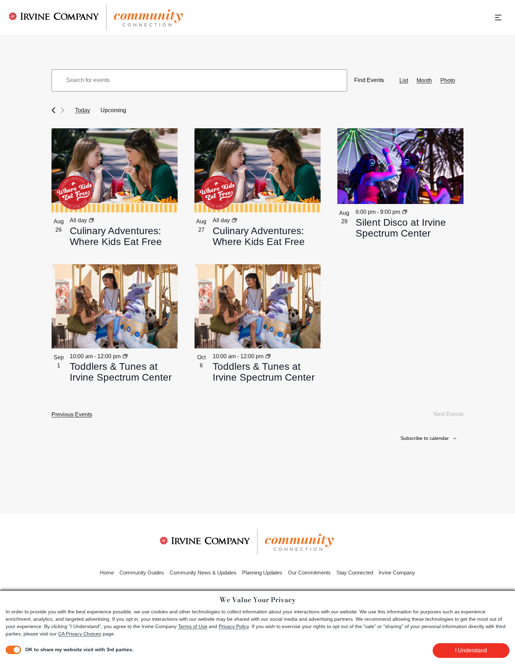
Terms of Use (192, 626)
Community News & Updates (203, 573)
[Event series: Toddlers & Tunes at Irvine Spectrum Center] (125, 356)
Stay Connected (354, 573)
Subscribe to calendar (424, 438)
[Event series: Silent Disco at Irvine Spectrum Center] (404, 212)
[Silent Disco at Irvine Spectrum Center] (400, 166)
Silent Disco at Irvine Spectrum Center (401, 228)
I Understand (471, 650)
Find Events (369, 80)
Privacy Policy (234, 626)
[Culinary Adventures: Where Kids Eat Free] (115, 170)
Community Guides (141, 573)
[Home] (96, 17)
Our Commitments (309, 573)
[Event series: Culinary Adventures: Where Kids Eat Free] (91, 220)
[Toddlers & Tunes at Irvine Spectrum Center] (115, 306)
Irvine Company (397, 573)
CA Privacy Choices (79, 634)
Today (82, 110)
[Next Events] (62, 110)
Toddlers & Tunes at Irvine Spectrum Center (121, 372)
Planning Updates (262, 573)
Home (107, 573)
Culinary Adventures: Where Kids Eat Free (116, 236)
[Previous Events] (53, 110)
